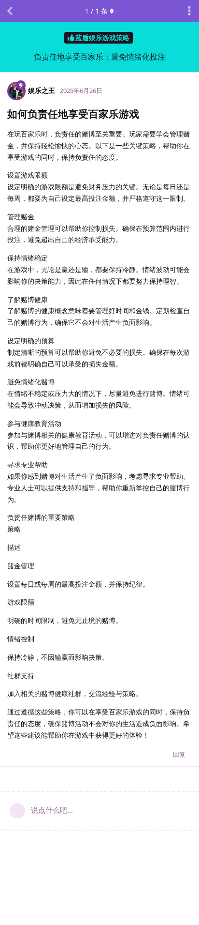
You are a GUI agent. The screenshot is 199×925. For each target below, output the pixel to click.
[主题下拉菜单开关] (189, 11)
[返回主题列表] (9, 11)
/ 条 (96, 10)
